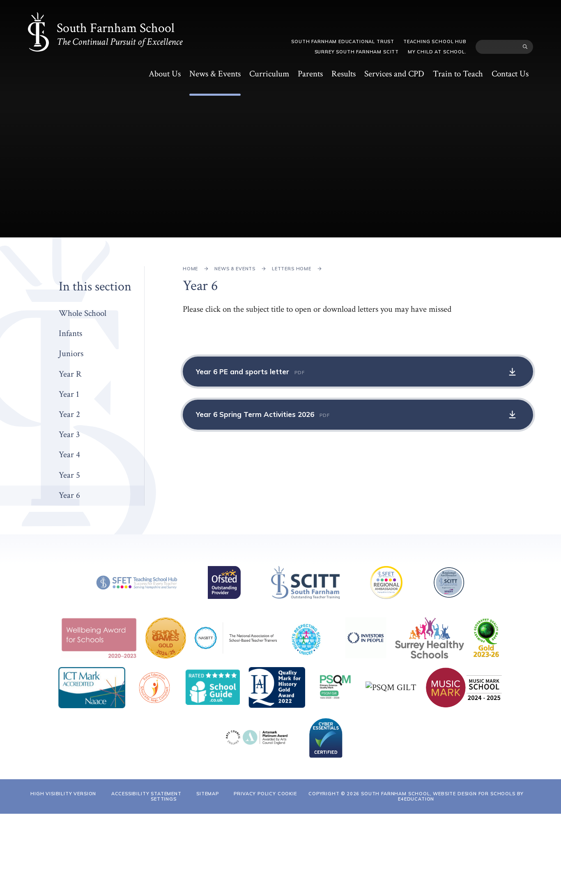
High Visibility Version (63, 793)
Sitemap (207, 793)
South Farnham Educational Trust (342, 41)
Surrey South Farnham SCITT (357, 52)
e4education (416, 799)
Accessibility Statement (146, 793)
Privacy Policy (255, 793)
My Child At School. (437, 52)
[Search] (525, 47)
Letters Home (291, 269)
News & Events (234, 269)
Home (190, 269)
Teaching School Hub (435, 41)
